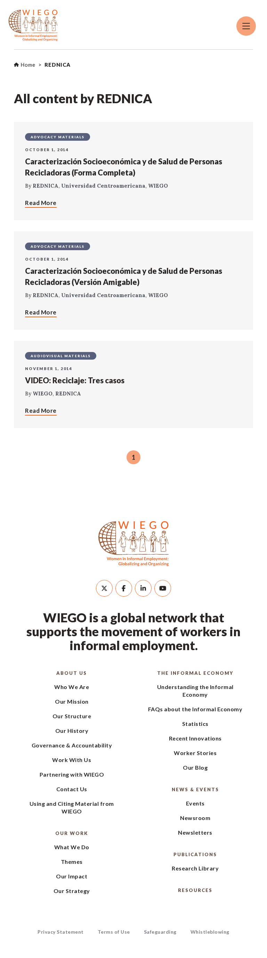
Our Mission (72, 701)
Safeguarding (160, 932)
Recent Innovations (195, 738)
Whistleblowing (210, 932)
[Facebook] (123, 588)
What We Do (71, 847)
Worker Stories (195, 753)
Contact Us (71, 789)
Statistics (195, 723)
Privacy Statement (61, 932)
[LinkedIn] (143, 588)
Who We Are (71, 686)
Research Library (195, 868)
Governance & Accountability (72, 745)
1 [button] (133, 457)
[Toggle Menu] (246, 26)
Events (195, 803)
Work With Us (71, 759)
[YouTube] (162, 588)
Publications (195, 854)
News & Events (195, 789)
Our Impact (71, 876)
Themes (72, 861)
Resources (195, 890)
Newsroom (195, 817)
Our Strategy (72, 890)
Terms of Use (114, 932)
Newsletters (195, 832)
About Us (71, 673)
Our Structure (71, 716)
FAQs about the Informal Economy (195, 709)
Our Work (71, 833)
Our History (72, 730)
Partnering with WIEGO (72, 774)
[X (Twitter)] (104, 588)
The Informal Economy (195, 673)
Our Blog (195, 767)
